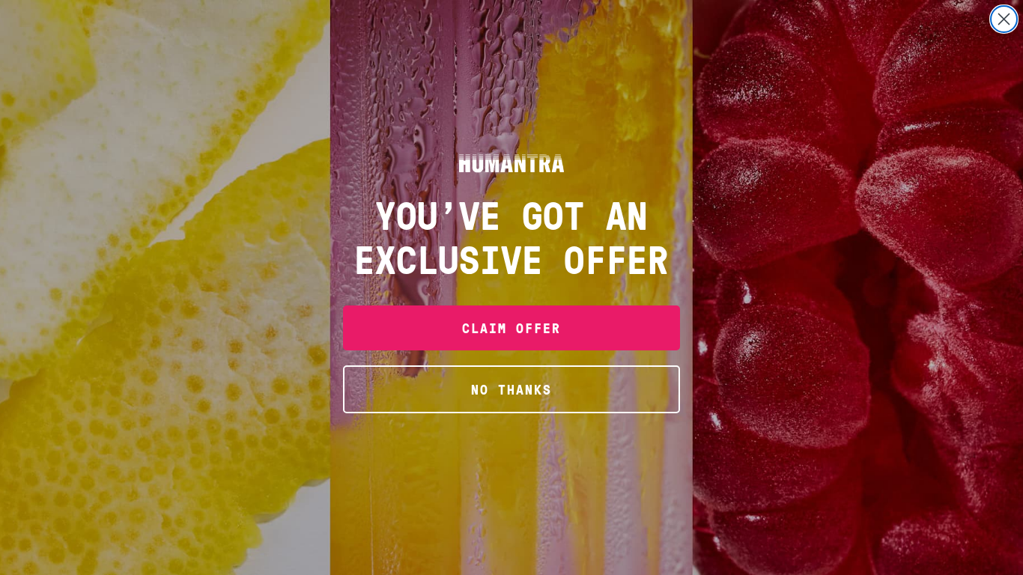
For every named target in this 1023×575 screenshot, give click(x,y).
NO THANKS (511, 389)
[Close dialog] (1004, 19)
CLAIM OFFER (511, 327)
